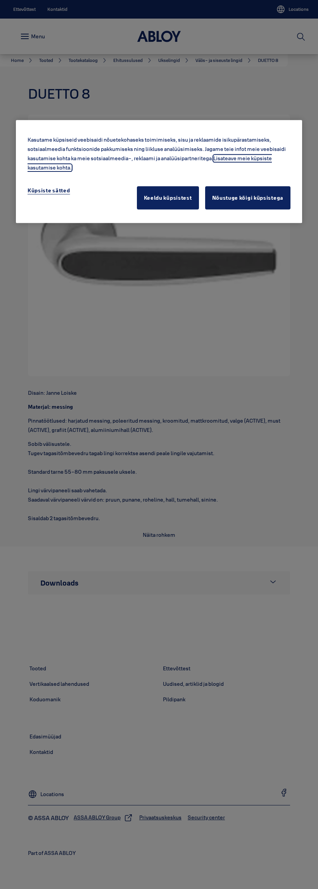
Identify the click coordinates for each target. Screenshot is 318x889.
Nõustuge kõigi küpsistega (248, 198)
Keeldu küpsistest (168, 198)
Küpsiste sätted (49, 190)
